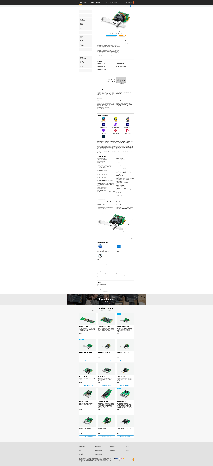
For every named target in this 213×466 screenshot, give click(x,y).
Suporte (92, 2)
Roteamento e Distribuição (98, 453)
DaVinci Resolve (83, 447)
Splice (115, 2)
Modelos (101, 6)
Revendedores (86, 2)
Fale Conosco (112, 449)
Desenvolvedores (99, 2)
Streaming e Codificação (98, 454)
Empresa (105, 2)
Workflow (84, 6)
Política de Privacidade (129, 451)
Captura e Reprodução (82, 453)
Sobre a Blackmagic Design (130, 447)
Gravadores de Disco (82, 451)
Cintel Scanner (81, 454)
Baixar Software (105, 56)
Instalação (92, 6)
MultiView (96, 451)
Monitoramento (97, 449)
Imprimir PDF (122, 35)
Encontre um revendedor (111, 35)
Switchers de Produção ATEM (83, 449)
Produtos (80, 2)
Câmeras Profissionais (82, 446)
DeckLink (80, 6)
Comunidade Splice (113, 451)
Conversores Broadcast (98, 447)
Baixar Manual (99, 56)
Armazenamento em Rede (98, 450)
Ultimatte (80, 450)
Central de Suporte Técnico (114, 447)
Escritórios (127, 446)
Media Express (97, 6)
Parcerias (127, 449)
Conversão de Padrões (98, 446)
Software (87, 6)
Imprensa (111, 2)
